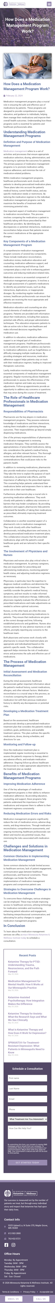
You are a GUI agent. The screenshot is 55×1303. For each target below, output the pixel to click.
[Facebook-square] (6, 1245)
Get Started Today (27, 1162)
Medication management (15, 151)
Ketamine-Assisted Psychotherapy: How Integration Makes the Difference (26, 1000)
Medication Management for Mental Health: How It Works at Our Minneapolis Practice (25, 984)
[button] (49, 4)
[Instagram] (13, 1245)
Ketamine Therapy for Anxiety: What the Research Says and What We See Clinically (27, 1017)
